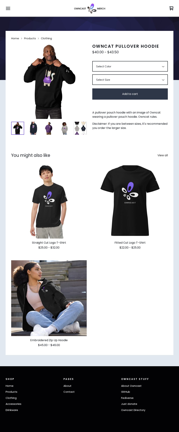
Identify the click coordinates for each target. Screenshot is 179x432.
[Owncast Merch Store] (89, 8)
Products (30, 38)
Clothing (46, 38)
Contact (69, 392)
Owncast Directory (133, 410)
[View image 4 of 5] (64, 128)
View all (162, 155)
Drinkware (12, 410)
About (67, 386)
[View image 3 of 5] (48, 128)
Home (15, 38)
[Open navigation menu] (8, 8)
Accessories (13, 404)
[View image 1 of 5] (17, 128)
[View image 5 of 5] (80, 128)
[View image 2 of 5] (33, 128)
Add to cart (130, 94)
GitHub (125, 392)
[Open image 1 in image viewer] (49, 81)
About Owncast (131, 386)
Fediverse (127, 398)
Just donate (129, 404)
